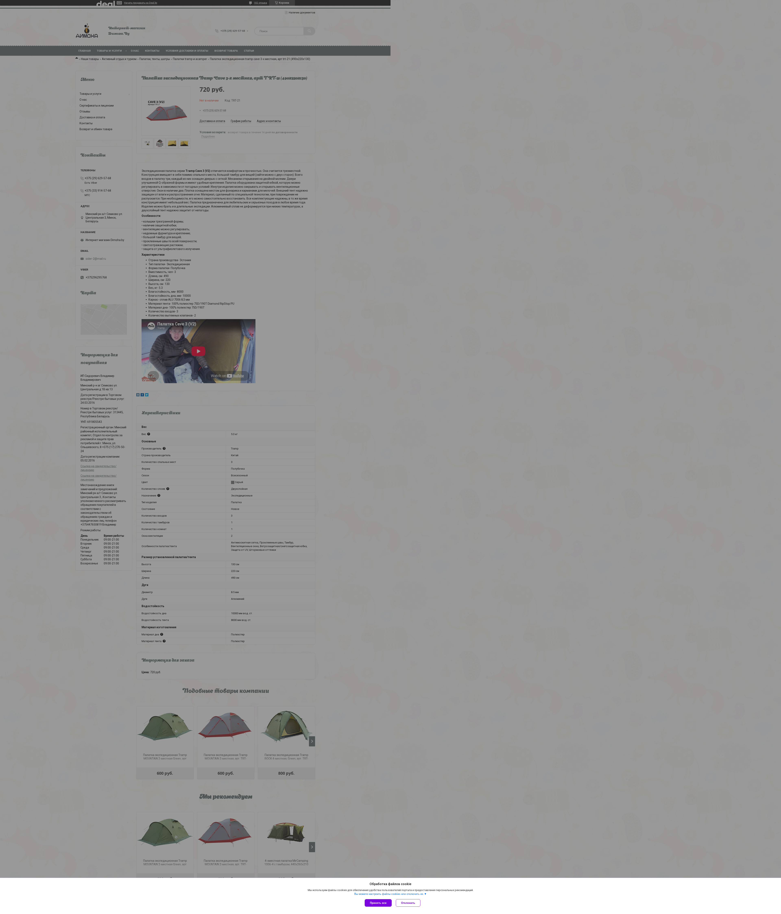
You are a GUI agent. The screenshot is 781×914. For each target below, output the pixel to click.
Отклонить (408, 902)
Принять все (378, 902)
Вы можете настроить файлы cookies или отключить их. (389, 893)
